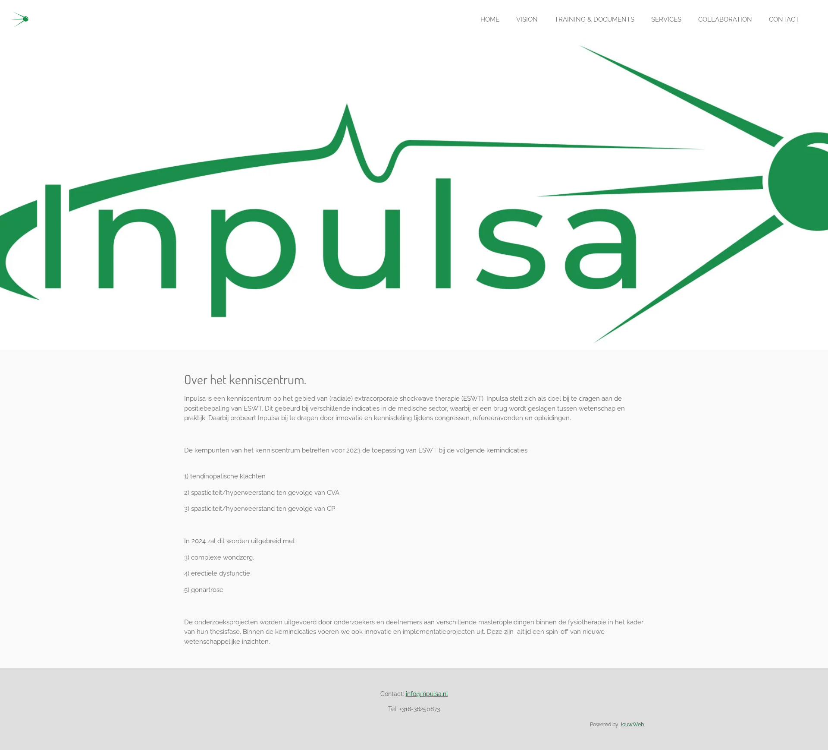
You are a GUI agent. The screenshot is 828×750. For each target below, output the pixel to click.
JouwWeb (632, 725)
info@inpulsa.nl (427, 693)
